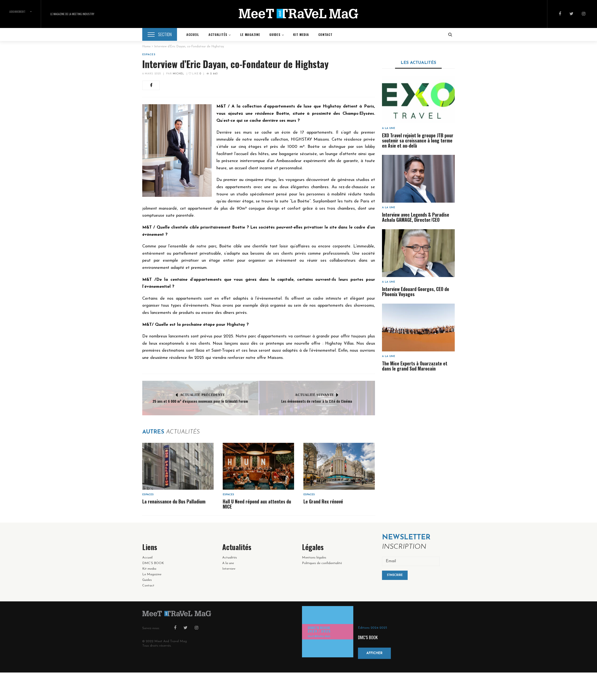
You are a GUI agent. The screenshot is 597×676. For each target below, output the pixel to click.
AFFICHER (374, 653)
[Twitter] (571, 14)
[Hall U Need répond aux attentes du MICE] (258, 466)
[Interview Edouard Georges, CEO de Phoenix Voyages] (418, 253)
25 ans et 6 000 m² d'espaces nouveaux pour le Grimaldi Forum (200, 401)
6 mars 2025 (151, 74)
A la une (388, 128)
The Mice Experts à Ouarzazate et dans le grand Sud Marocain (414, 366)
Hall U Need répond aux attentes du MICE (257, 504)
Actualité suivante (314, 395)
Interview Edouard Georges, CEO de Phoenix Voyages (415, 291)
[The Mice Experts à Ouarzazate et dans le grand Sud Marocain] (418, 327)
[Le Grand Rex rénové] (339, 466)
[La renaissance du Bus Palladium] (178, 466)
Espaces (149, 54)
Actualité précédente (202, 395)
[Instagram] (583, 14)
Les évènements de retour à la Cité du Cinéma (316, 401)
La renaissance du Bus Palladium (173, 501)
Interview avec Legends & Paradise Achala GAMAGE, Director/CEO (415, 217)
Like (196, 74)
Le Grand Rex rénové (323, 501)
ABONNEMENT (17, 12)
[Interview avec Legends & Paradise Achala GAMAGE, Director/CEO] (418, 179)
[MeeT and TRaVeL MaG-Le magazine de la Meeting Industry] (298, 14)
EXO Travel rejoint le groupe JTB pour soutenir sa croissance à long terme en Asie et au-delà (417, 140)
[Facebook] (560, 14)
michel (178, 74)
